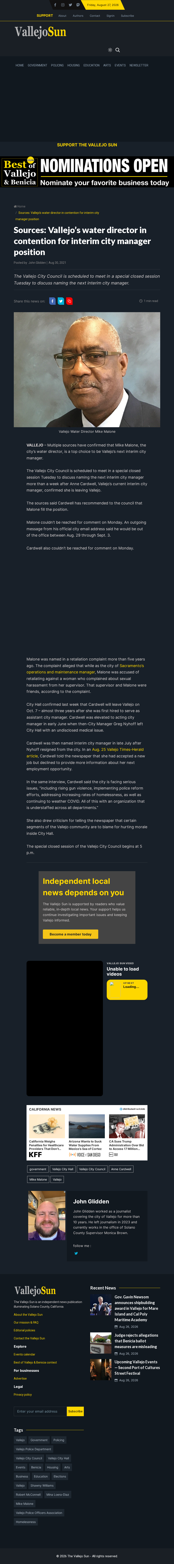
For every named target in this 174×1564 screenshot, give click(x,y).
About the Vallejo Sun (28, 1314)
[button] (47, 1136)
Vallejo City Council (92, 1169)
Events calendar (24, 1354)
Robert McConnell (28, 1494)
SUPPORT (45, 15)
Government (37, 65)
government (37, 1169)
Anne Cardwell (121, 1169)
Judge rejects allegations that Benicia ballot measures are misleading (136, 1341)
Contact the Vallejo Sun (29, 1338)
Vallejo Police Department (33, 1449)
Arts (107, 65)
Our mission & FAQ (26, 1322)
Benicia (36, 1467)
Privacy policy (23, 1394)
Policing (57, 65)
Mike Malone (38, 1179)
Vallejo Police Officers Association (39, 1513)
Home (20, 65)
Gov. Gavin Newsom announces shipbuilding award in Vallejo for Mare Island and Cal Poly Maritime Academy (136, 1308)
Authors (78, 15)
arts (67, 1467)
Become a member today (70, 934)
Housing (73, 65)
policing (58, 1440)
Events (120, 65)
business (22, 1476)
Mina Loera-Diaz (57, 1494)
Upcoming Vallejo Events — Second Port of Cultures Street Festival (137, 1367)
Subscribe (127, 15)
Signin (111, 15)
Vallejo (57, 1179)
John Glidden (37, 262)
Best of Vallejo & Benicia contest (35, 1362)
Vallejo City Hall (62, 1169)
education (41, 1476)
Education (92, 65)
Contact (95, 15)
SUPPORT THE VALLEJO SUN (87, 144)
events (20, 1467)
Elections (60, 1476)
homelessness (26, 1522)
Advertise (20, 1378)
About (62, 15)
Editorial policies (24, 1330)
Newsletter (139, 65)
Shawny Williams (42, 1485)
